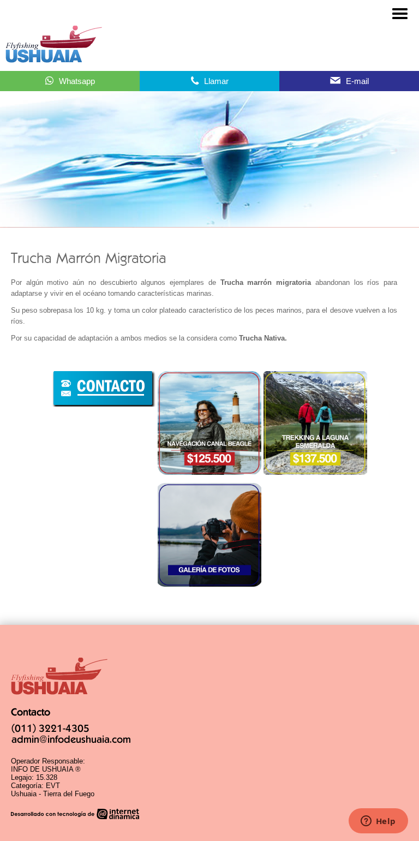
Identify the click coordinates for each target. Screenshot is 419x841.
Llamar (216, 81)
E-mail (357, 81)
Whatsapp (77, 81)
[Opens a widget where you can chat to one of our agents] (378, 822)
